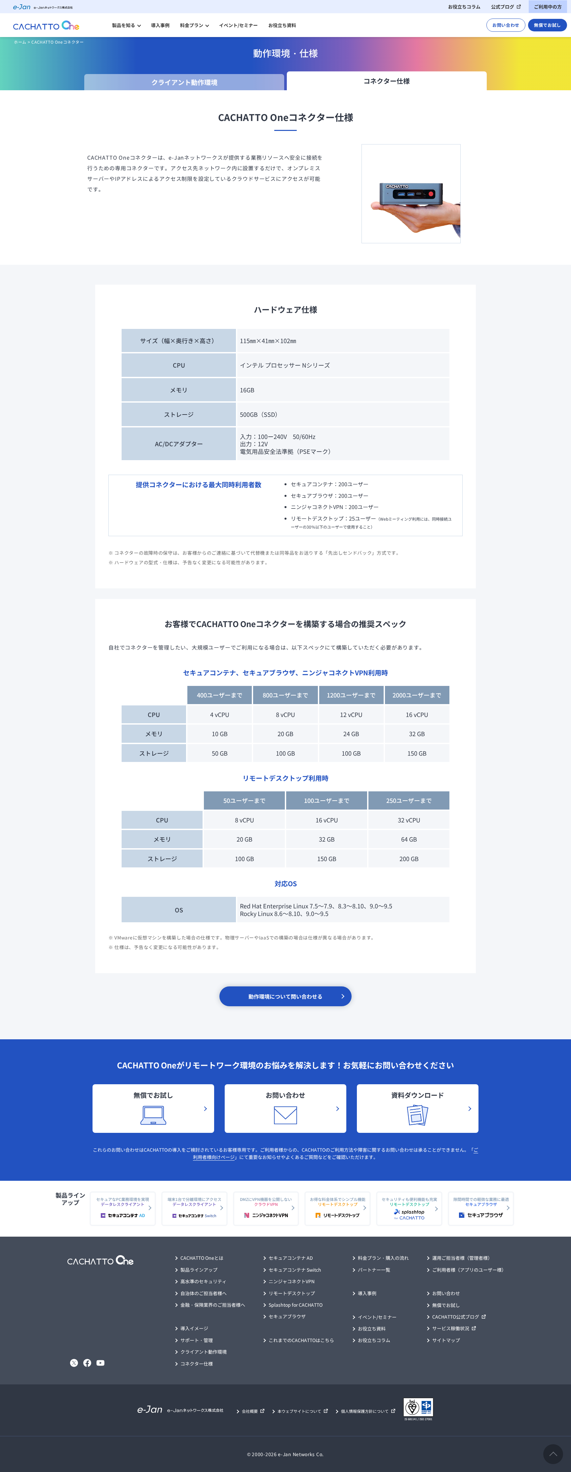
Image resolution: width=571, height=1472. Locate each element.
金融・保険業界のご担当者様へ (212, 1304)
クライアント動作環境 (203, 1351)
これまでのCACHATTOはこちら (301, 1340)
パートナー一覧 (374, 1269)
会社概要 (250, 1411)
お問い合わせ (505, 25)
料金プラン (191, 25)
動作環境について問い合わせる (285, 996)
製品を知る (123, 25)
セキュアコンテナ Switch (295, 1269)
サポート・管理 (196, 1340)
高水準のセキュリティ (203, 1281)
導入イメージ (194, 1328)
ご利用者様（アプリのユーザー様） (469, 1269)
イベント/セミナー (238, 25)
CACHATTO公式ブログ (455, 1316)
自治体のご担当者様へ (203, 1293)
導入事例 (160, 25)
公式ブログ (502, 6)
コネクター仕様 (196, 1363)
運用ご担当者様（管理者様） (462, 1257)
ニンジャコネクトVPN (292, 1281)
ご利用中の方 (548, 6)
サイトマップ (446, 1340)
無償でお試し (547, 25)
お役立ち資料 (282, 25)
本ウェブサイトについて (299, 1411)
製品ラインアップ (198, 1269)
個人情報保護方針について (365, 1411)
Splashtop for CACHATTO (296, 1304)
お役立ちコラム (464, 6)
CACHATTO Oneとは (201, 1257)
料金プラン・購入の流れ (383, 1257)
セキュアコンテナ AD (291, 1257)
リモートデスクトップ (292, 1293)
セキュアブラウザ (287, 1316)
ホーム (20, 42)
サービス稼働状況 (450, 1328)
